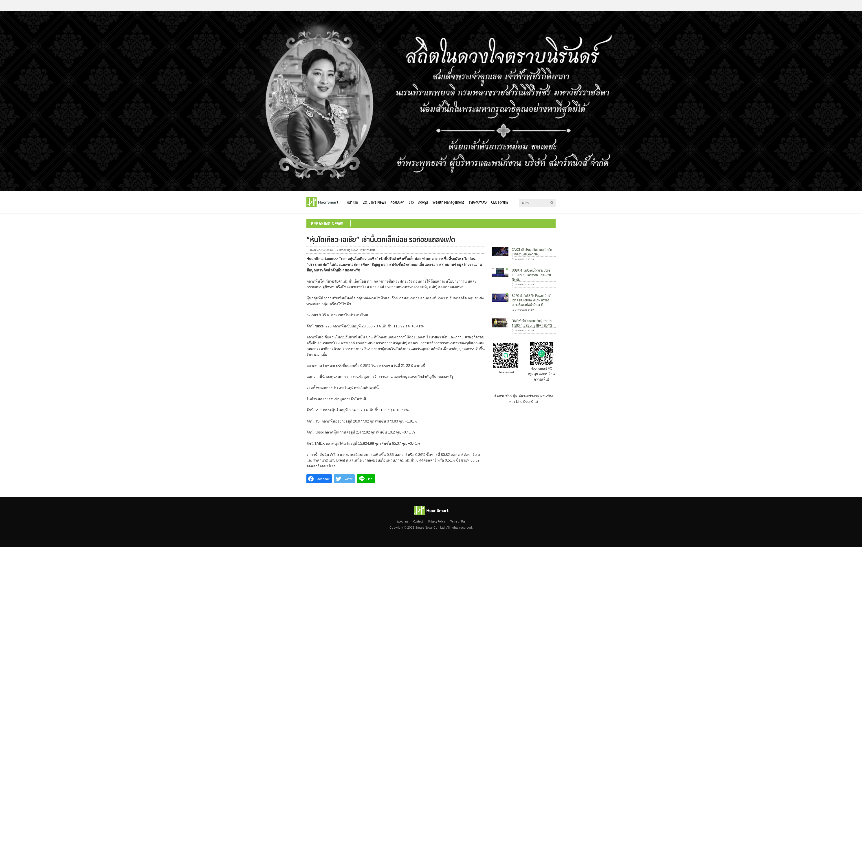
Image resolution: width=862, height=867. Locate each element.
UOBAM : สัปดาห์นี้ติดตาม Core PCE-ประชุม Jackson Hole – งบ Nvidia (531, 274)
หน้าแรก (352, 202)
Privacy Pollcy (436, 521)
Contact (418, 521)
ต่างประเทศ (367, 250)
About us (402, 521)
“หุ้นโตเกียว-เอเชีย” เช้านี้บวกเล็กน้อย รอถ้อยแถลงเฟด (380, 239)
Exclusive (374, 202)
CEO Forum (499, 202)
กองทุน (423, 202)
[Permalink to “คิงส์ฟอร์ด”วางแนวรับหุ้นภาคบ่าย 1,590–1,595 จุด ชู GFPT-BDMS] (500, 323)
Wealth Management (448, 202)
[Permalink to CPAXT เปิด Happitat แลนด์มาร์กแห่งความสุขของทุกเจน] (500, 251)
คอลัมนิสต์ (397, 202)
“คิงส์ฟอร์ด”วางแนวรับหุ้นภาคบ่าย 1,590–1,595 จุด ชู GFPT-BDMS (532, 323)
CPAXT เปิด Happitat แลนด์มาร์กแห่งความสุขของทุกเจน (532, 251)
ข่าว (411, 202)
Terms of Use (457, 521)
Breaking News (348, 250)
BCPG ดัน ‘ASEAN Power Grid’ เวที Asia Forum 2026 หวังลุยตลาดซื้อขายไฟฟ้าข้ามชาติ (531, 300)
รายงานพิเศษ (477, 202)
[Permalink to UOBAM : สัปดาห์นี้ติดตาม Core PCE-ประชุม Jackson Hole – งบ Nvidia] (500, 272)
